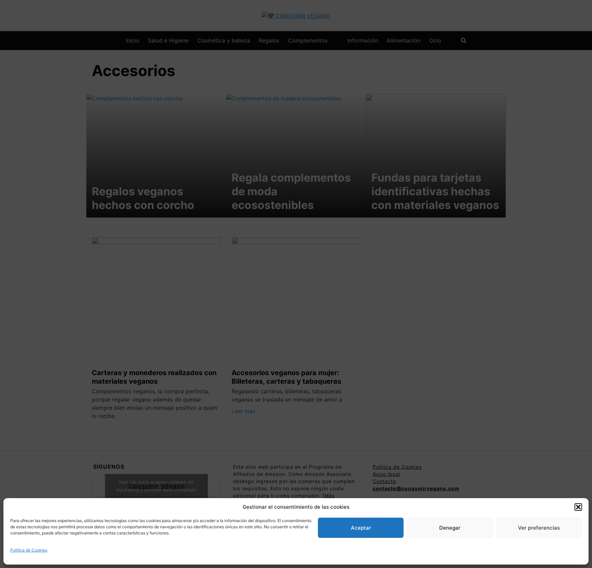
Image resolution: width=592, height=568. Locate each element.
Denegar (449, 527)
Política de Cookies (28, 550)
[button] (578, 507)
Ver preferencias (539, 527)
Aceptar (361, 527)
